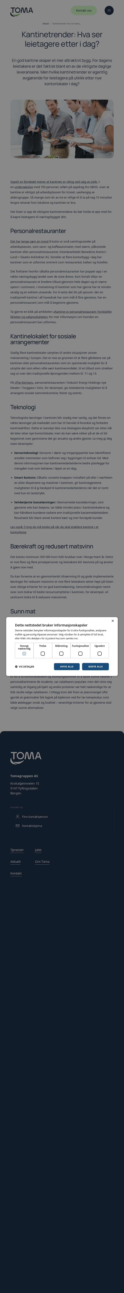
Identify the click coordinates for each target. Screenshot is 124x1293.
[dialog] (62, 646)
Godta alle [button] (95, 666)
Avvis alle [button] (67, 666)
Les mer (83, 638)
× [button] (112, 621)
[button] (24, 666)
